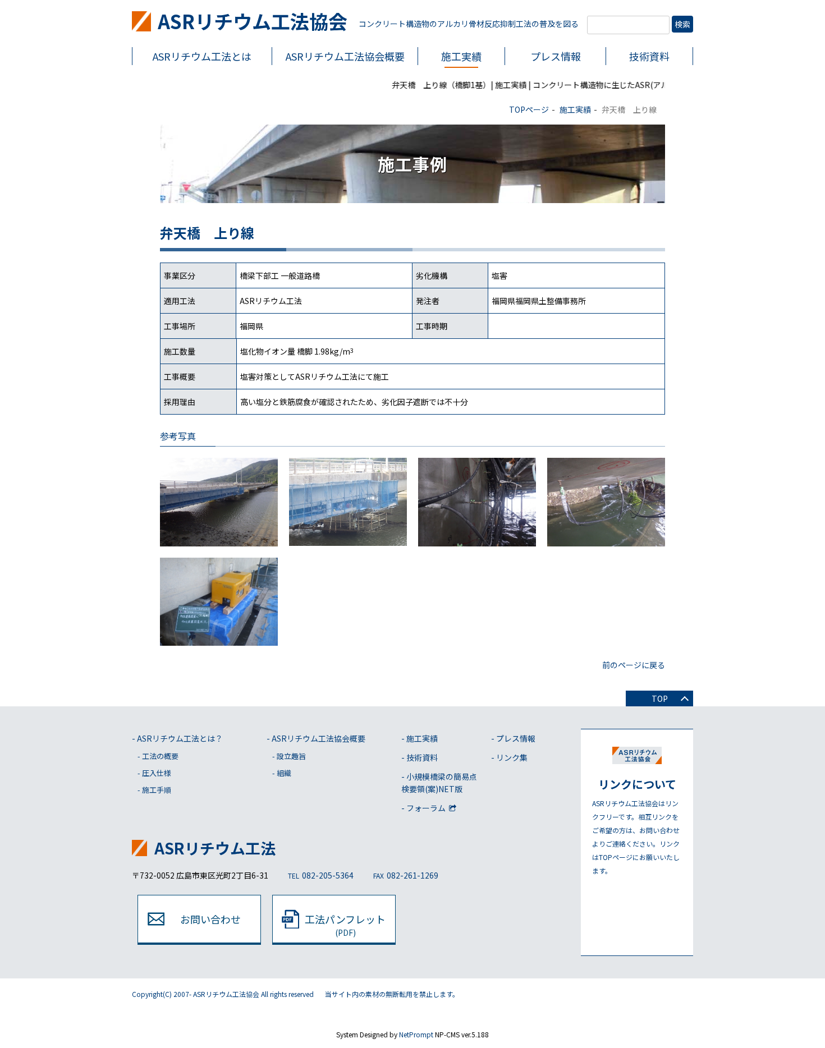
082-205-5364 (321, 875)
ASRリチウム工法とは (202, 56)
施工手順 (156, 789)
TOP (660, 698)
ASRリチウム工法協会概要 (318, 738)
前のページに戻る (633, 664)
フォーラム (426, 807)
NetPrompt (416, 1034)
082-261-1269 (405, 875)
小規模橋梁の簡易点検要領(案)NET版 (439, 782)
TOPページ (529, 109)
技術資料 (649, 56)
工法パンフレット (345, 925)
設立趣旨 (291, 756)
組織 (284, 772)
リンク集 (512, 757)
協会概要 (345, 56)
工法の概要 (160, 756)
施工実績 (461, 56)
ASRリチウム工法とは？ (180, 738)
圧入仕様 (156, 772)
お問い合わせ (210, 919)
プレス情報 (555, 56)
